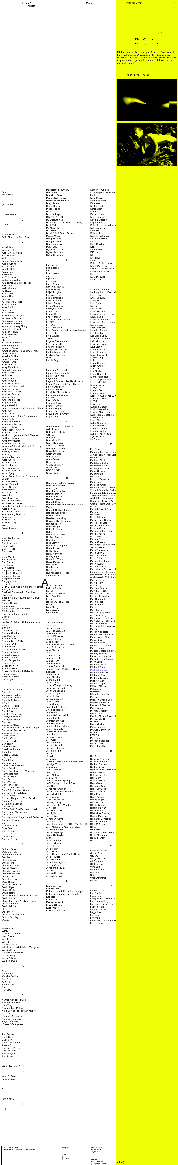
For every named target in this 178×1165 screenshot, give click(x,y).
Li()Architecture (30, 4)
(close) (173, 2)
